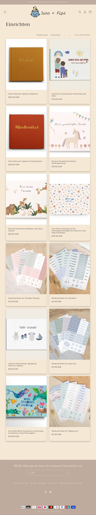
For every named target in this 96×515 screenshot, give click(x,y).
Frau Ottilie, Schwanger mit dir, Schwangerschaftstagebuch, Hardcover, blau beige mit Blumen (69, 231)
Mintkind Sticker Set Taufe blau (64, 364)
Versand (33, 483)
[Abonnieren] (66, 473)
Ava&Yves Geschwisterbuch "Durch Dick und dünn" (69, 95)
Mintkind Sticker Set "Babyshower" (65, 431)
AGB (80, 483)
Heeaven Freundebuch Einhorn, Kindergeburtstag (64, 162)
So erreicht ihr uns (21, 483)
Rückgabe (42, 483)
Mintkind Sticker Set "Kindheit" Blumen (24, 298)
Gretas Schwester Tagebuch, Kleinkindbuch (25, 161)
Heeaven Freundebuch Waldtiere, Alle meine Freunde (25, 230)
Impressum (53, 483)
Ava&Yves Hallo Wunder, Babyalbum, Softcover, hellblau (22, 365)
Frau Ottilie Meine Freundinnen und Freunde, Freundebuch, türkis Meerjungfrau (26, 432)
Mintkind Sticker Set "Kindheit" (64, 298)
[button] (4, 12)
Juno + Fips (44, 511)
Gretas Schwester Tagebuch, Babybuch (23, 94)
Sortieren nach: (42, 35)
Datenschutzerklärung (68, 483)
